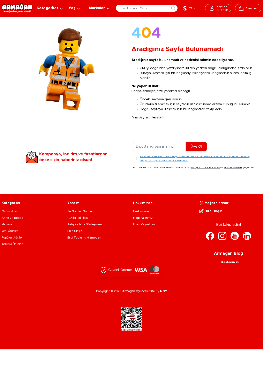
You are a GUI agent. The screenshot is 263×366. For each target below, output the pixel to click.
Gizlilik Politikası (77, 218)
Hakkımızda (141, 211)
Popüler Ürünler (12, 237)
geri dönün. (173, 99)
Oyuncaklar (9, 211)
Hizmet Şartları (233, 167)
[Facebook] (210, 236)
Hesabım (157, 117)
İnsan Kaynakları (144, 224)
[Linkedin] (247, 236)
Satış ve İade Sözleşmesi (84, 224)
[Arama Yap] (173, 8)
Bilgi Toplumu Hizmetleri (84, 237)
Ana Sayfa (140, 117)
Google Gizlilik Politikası (205, 167)
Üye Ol (196, 146)
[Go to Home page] (17, 8)
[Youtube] (235, 236)
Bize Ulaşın (74, 231)
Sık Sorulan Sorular (80, 211)
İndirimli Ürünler (12, 244)
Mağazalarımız (143, 218)
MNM (163, 291)
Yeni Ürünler (10, 231)
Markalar (7, 224)
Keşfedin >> (230, 262)
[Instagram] (222, 236)
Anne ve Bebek (12, 218)
